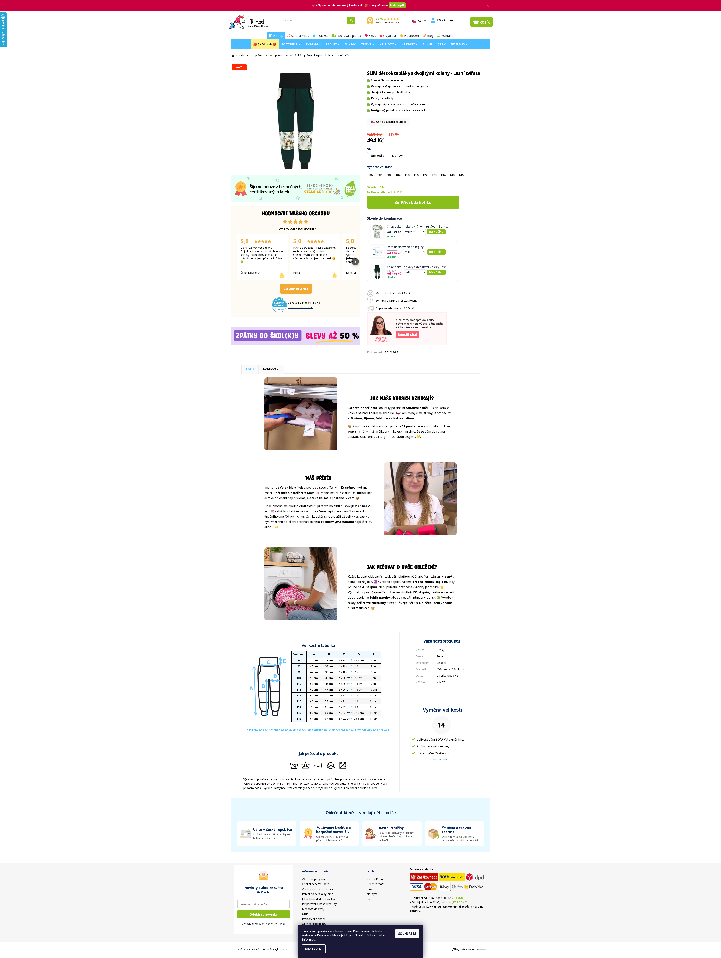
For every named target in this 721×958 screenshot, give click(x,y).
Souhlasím (407, 934)
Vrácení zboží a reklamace (318, 889)
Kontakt (447, 36)
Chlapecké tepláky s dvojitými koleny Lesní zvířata (417, 267)
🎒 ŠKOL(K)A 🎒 (264, 44)
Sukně (428, 44)
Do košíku (436, 231)
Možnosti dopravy (313, 909)
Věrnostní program (313, 879)
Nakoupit (397, 5)
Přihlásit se (445, 20)
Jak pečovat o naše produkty (319, 904)
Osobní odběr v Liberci (315, 884)
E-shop (278, 36)
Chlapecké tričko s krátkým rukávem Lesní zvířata (416, 226)
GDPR (305, 914)
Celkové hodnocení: (300, 302)
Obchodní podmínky (314, 924)
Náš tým (372, 894)
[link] (454, 833)
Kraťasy (409, 44)
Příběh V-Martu (376, 884)
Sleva (372, 36)
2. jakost (390, 36)
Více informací (441, 759)
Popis (250, 369)
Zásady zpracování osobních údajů (263, 924)
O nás (371, 871)
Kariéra (371, 899)
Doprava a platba (349, 36)
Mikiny (350, 44)
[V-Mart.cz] (248, 21)
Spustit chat (407, 334)
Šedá (440, 656)
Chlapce (441, 663)
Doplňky (458, 44)
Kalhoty (386, 44)
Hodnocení (411, 36)
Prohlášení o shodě (314, 919)
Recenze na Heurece (300, 307)
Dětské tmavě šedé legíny (405, 247)
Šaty (442, 44)
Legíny (332, 44)
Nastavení (313, 949)
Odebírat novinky (263, 914)
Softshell (290, 44)
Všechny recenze (296, 288)
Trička (366, 44)
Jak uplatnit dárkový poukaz (318, 899)
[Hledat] (351, 20)
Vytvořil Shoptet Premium (471, 949)
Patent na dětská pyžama (317, 894)
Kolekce (322, 36)
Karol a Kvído (300, 36)
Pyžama (312, 44)
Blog (430, 36)
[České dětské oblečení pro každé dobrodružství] (233, 55)
